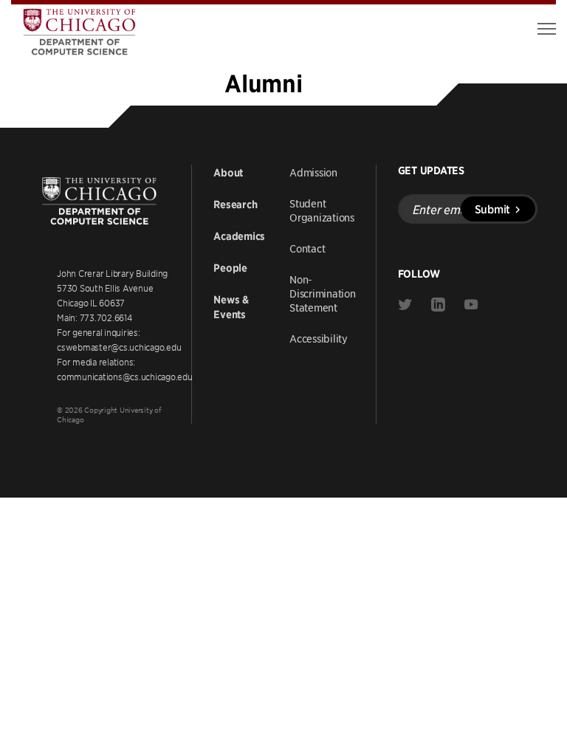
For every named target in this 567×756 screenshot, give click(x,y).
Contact (307, 248)
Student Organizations (321, 210)
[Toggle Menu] (546, 28)
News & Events (231, 307)
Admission (313, 172)
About (228, 172)
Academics (239, 236)
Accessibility (318, 338)
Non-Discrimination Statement (322, 293)
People (230, 268)
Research (235, 204)
